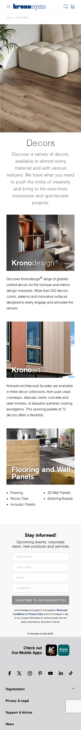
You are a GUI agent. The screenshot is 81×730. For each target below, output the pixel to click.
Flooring (16, 492)
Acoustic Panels (22, 504)
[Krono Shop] (72, 6)
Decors (22, 17)
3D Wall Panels (59, 492)
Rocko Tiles (19, 498)
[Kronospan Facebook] (9, 673)
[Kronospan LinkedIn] (61, 673)
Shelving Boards (60, 498)
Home (9, 17)
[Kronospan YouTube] (50, 673)
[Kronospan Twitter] (19, 673)
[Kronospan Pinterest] (40, 673)
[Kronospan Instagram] (30, 673)
